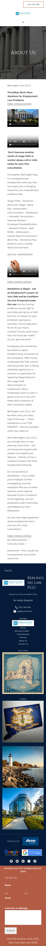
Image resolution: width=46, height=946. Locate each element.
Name (8, 885)
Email (8, 898)
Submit (11, 930)
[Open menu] (23, 22)
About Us (23, 641)
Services (23, 637)
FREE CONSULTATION (19, 104)
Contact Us (23, 644)
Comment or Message (16, 908)
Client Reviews (23, 634)
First (6, 893)
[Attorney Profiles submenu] (30, 630)
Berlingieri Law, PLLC (35, 582)
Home (23, 628)
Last (26, 893)
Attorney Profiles (21, 631)
